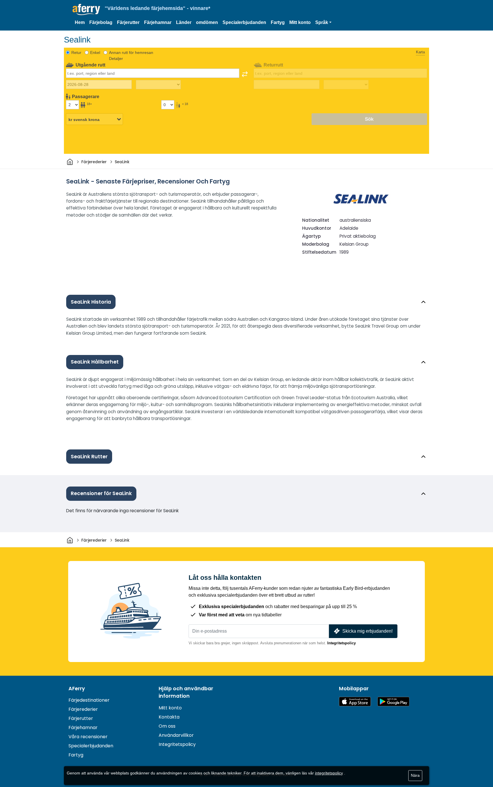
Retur (76, 52)
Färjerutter (128, 22)
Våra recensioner (88, 736)
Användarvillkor (176, 735)
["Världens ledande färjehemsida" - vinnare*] (86, 9)
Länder (183, 22)
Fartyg (278, 22)
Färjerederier (83, 709)
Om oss (167, 726)
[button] (323, 22)
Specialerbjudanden (244, 22)
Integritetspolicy (341, 643)
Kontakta (169, 717)
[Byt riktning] (245, 74)
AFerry (76, 688)
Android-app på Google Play (393, 701)
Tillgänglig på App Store (355, 701)
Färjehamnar (157, 22)
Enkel (95, 52)
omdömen (207, 22)
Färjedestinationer (89, 700)
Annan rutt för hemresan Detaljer (131, 55)
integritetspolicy (329, 773)
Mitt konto (300, 22)
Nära (415, 775)
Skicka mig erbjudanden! (367, 631)
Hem (80, 22)
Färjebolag (100, 22)
